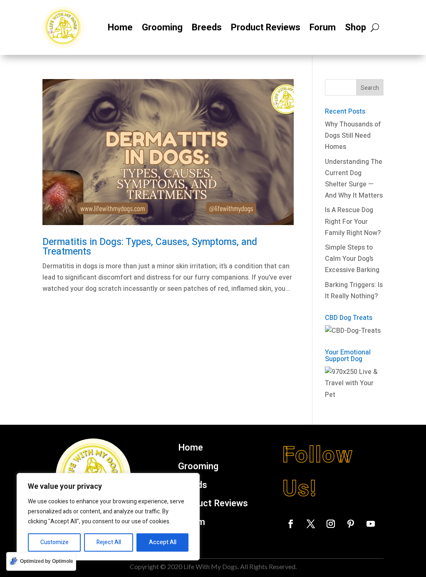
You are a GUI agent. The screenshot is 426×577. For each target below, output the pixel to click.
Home (120, 27)
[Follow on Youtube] (370, 523)
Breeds (207, 27)
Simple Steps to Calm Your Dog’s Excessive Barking (352, 259)
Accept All (162, 542)
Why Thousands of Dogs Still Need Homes (353, 135)
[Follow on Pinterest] (350, 523)
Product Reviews (265, 27)
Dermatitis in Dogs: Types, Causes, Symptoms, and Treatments (149, 247)
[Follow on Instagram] (330, 523)
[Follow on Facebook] (290, 523)
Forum (323, 27)
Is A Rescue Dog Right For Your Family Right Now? (353, 221)
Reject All (109, 542)
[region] (108, 516)
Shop (355, 27)
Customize (54, 542)
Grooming (162, 27)
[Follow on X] (310, 523)
